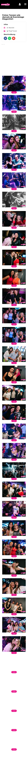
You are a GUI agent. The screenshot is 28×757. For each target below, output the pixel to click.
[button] (5, 38)
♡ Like (14, 92)
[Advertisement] (14, 59)
